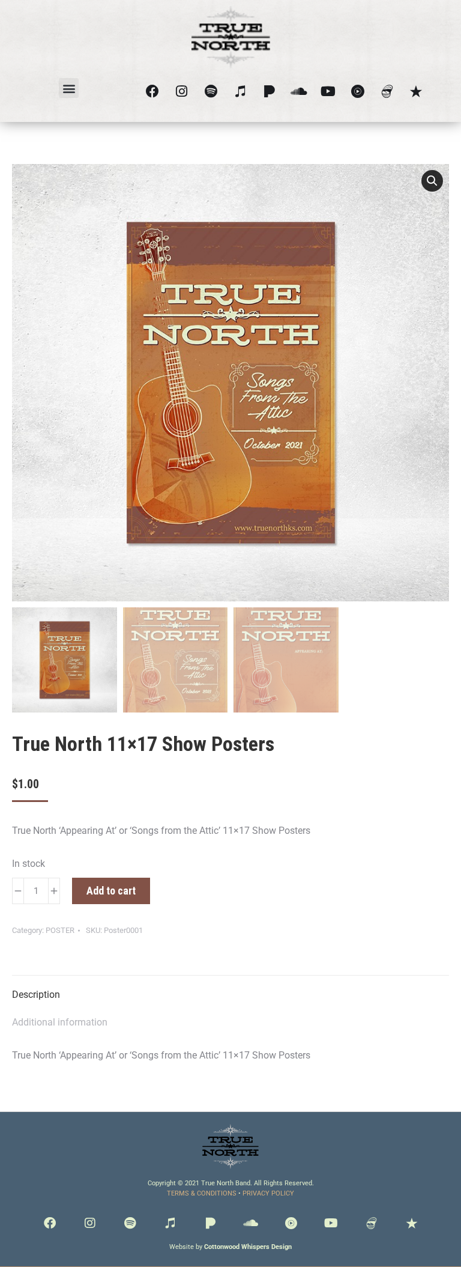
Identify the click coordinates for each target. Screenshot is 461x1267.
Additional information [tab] (59, 1022)
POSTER (60, 930)
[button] (69, 88)
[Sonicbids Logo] (387, 91)
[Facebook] (152, 91)
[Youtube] (328, 91)
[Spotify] (211, 91)
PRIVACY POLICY (268, 1193)
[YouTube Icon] (357, 91)
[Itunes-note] (240, 91)
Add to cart (111, 890)
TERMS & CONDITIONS (202, 1193)
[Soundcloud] (299, 91)
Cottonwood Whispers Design (248, 1247)
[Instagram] (182, 91)
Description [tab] (36, 994)
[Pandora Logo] (270, 91)
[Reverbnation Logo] (416, 91)
